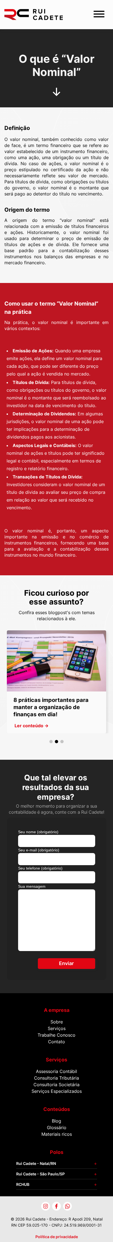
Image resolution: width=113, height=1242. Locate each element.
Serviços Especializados (57, 1091)
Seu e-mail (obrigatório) (38, 850)
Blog (56, 1121)
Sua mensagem (32, 886)
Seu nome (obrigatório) (38, 832)
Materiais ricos (56, 1134)
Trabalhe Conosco (56, 1035)
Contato (56, 1041)
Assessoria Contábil (56, 1071)
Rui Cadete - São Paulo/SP (40, 1174)
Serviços (57, 1028)
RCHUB (22, 1184)
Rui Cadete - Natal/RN (36, 1163)
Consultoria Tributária (56, 1078)
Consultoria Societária (56, 1084)
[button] (51, 741)
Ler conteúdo (32, 725)
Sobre (56, 1022)
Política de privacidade (56, 1236)
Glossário (56, 1127)
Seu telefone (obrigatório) (40, 868)
